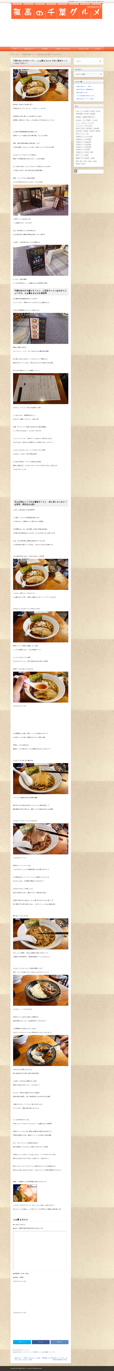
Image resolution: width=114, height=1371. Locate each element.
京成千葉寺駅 (89, 128)
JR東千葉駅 (79, 113)
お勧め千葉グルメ (29, 49)
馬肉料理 (78, 163)
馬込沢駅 (83, 163)
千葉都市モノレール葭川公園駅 (40, 1352)
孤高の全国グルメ (81, 92)
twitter (95, 1)
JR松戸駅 (86, 113)
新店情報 (44, 49)
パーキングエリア (80, 125)
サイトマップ (80, 1)
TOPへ (15, 49)
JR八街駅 (92, 111)
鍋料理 (95, 161)
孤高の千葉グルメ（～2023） (84, 86)
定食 (91, 152)
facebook (101, 1)
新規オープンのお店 (82, 158)
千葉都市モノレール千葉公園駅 (83, 144)
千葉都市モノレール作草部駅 (83, 139)
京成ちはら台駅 (88, 125)
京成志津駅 (96, 128)
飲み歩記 (97, 49)
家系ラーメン (79, 155)
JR (81, 111)
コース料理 (94, 120)
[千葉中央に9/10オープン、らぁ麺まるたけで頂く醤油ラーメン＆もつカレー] (40, 85)
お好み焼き (78, 120)
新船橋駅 (86, 155)
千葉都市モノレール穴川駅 (82, 152)
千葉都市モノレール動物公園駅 (83, 142)
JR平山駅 (98, 111)
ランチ (25, 1352)
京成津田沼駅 (79, 131)
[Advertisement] (57, 33)
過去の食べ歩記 (83, 49)
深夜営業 (93, 158)
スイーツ (78, 123)
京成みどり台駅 (80, 128)
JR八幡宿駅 (86, 111)
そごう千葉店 (86, 120)
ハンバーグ (91, 123)
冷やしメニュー (80, 133)
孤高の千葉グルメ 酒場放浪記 (84, 89)
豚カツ (90, 161)
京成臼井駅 (91, 131)
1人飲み (77, 111)
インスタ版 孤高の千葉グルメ (84, 95)
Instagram (88, 1)
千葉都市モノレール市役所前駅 (83, 147)
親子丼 (85, 161)
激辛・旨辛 (79, 161)
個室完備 (98, 131)
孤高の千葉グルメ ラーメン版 (84, 98)
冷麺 (87, 133)
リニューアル (52, 1352)
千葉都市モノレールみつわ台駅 (84, 136)
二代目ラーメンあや (38, 108)
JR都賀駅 (78, 117)
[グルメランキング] (25, 1201)
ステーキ (83, 123)
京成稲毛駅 (85, 131)
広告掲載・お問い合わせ (62, 49)
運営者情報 (72, 1)
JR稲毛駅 (92, 113)
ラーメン (27, 1350)
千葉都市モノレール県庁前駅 (83, 149)
